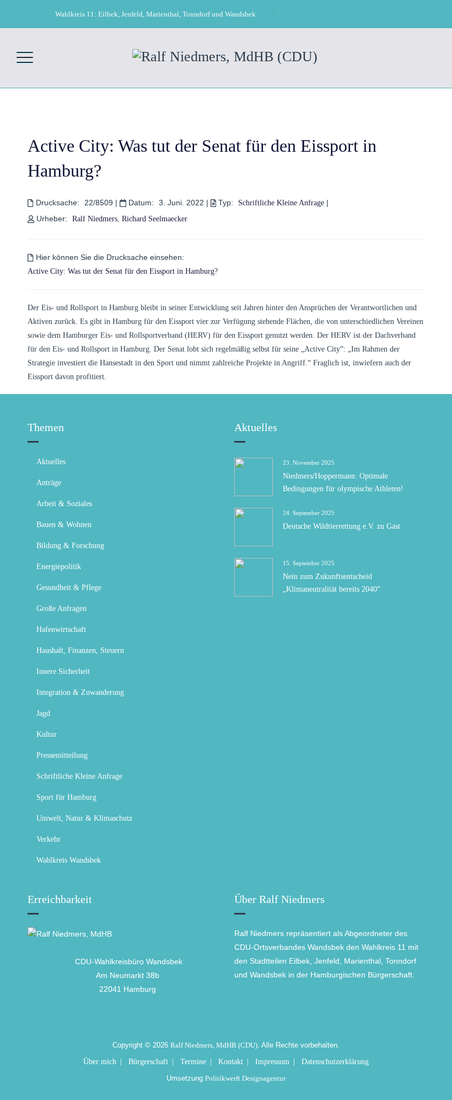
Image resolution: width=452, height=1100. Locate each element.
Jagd (43, 713)
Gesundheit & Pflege (68, 587)
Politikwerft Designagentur (245, 1078)
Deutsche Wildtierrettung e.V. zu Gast (341, 526)
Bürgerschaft (148, 1062)
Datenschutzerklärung (335, 1062)
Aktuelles (51, 462)
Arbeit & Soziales (64, 503)
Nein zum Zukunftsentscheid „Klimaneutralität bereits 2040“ (331, 582)
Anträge (48, 483)
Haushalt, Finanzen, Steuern (80, 650)
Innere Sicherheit (63, 671)
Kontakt (230, 1062)
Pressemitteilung (62, 755)
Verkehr (48, 839)
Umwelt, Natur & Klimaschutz (84, 818)
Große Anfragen (61, 608)
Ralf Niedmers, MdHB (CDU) (213, 1045)
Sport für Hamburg (66, 797)
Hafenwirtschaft (61, 629)
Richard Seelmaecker (154, 219)
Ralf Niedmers (94, 219)
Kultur (46, 734)
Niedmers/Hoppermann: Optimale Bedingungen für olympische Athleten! (343, 482)
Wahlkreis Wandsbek (68, 860)
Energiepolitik (58, 566)
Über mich (99, 1062)
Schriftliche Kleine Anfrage (281, 203)
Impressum (272, 1062)
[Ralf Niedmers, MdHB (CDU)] (225, 55)
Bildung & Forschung (70, 545)
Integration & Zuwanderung (80, 692)
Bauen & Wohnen (64, 524)
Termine (193, 1062)
